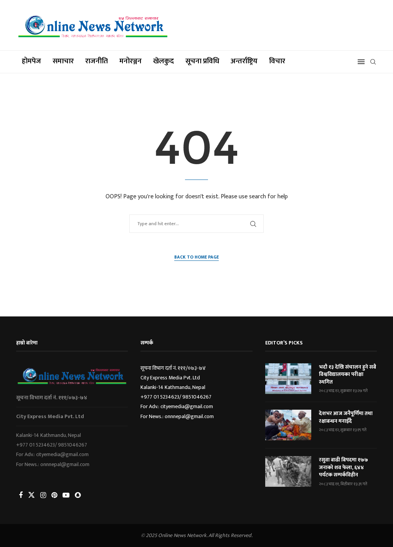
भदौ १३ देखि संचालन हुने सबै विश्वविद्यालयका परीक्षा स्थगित (347, 374)
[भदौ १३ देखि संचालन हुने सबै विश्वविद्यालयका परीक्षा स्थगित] (288, 378)
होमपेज (31, 61)
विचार (277, 61)
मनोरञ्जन (130, 61)
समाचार (63, 61)
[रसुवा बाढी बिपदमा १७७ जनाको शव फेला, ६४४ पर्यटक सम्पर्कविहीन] (288, 471)
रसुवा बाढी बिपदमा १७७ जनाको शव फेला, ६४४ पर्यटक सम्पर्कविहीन (343, 467)
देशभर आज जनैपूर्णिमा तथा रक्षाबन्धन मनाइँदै (346, 417)
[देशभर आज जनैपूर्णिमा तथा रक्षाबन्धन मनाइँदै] (288, 425)
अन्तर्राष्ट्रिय (244, 61)
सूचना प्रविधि (202, 61)
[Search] (373, 62)
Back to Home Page (196, 257)
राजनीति (96, 61)
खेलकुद (163, 61)
